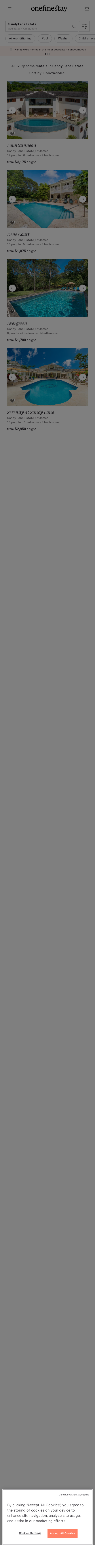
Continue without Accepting (74, 1494)
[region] (47, 1517)
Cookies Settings (30, 1533)
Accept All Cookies (62, 1533)
